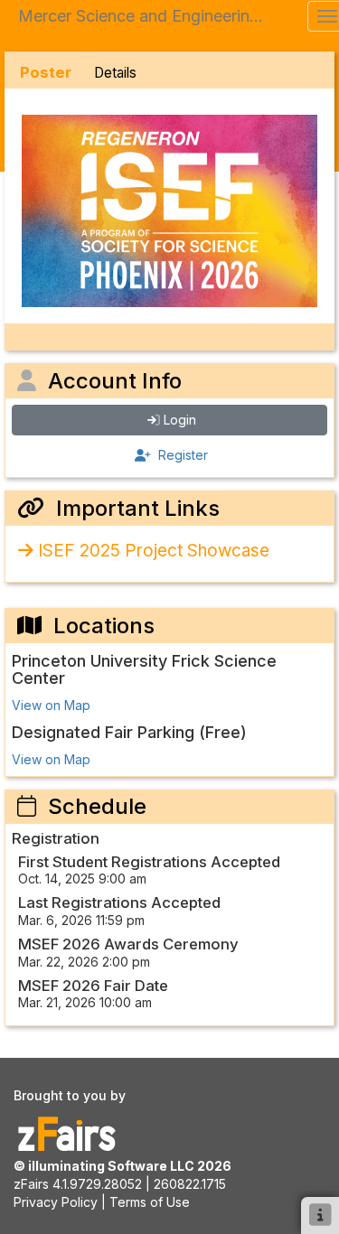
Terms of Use (149, 1202)
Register (181, 455)
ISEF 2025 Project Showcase (153, 550)
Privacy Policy (56, 1202)
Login (180, 419)
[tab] (45, 72)
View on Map (51, 705)
